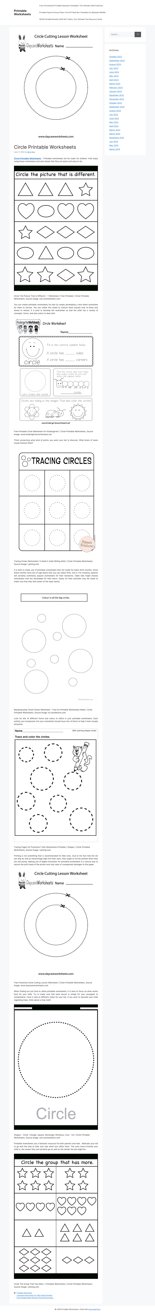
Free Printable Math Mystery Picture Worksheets (35, 1298)
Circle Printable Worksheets (27, 158)
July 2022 (113, 114)
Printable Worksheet (24, 1293)
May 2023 (113, 76)
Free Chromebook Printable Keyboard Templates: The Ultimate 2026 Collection (71, 6)
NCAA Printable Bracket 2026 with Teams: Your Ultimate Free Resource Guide (70, 19)
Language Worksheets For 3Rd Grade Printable (34, 1295)
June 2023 (114, 72)
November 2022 (116, 99)
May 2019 (113, 145)
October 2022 (115, 103)
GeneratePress (94, 1309)
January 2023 (115, 91)
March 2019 (114, 149)
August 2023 (115, 64)
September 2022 (117, 107)
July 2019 (113, 141)
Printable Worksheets (22, 12)
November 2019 (116, 138)
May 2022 (113, 122)
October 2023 (115, 57)
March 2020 (114, 134)
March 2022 (114, 130)
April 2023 (114, 80)
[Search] (138, 34)
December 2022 (116, 95)
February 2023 (116, 87)
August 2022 (115, 111)
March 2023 (114, 84)
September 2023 (117, 60)
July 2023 (113, 68)
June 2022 (114, 118)
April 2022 (114, 126)
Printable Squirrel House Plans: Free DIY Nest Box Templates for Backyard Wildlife (72, 12)
